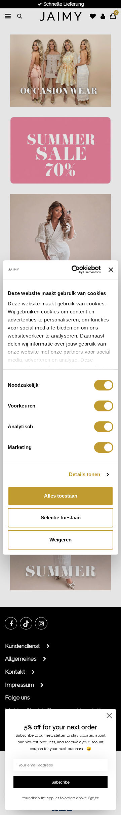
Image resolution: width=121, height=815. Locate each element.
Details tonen (84, 474)
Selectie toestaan (61, 517)
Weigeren (60, 539)
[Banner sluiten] (111, 269)
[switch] (103, 405)
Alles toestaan (60, 496)
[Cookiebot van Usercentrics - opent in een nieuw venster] (75, 269)
